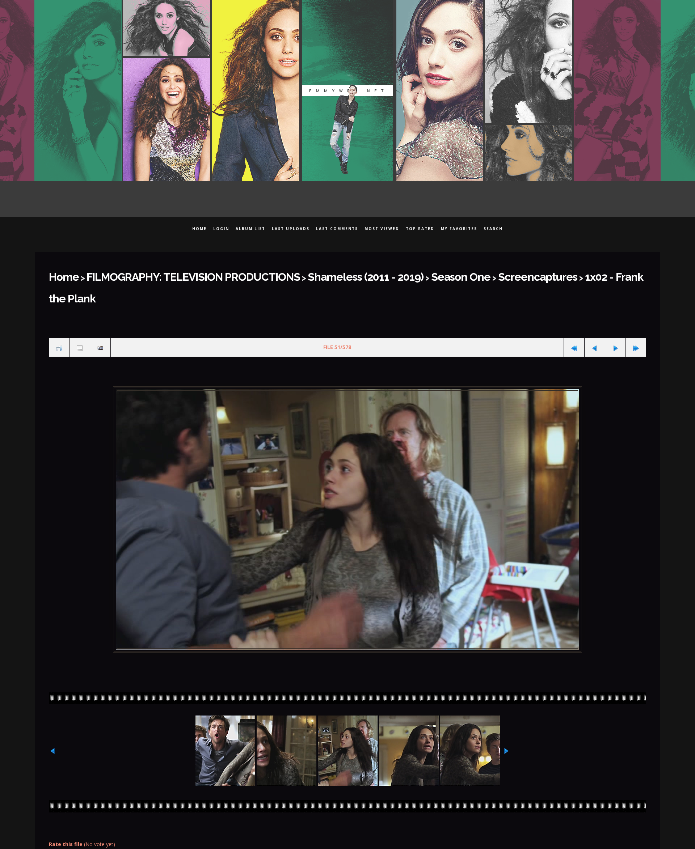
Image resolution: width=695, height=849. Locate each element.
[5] (357, 831)
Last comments (337, 228)
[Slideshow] (100, 320)
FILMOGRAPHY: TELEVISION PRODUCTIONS (165, 274)
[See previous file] (594, 320)
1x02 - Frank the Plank (520, 274)
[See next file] (615, 320)
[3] (347, 831)
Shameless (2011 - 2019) (303, 274)
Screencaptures (440, 274)
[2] (343, 831)
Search (493, 228)
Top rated (420, 228)
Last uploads (290, 228)
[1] (338, 831)
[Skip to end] (636, 320)
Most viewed (382, 228)
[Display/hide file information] (79, 320)
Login (221, 228)
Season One (380, 274)
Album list (250, 228)
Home (199, 228)
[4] (352, 831)
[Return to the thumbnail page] (59, 320)
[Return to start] (574, 320)
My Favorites (459, 228)
